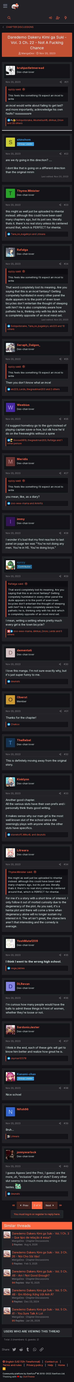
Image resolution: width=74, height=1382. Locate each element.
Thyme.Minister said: (20, 871)
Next (49, 1205)
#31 (66, 711)
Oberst (22, 697)
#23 (66, 204)
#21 (66, 82)
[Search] (9, 17)
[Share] (60, 82)
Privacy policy (35, 1365)
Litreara (22, 850)
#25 (66, 359)
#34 (66, 864)
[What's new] (65, 17)
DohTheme (29, 1376)
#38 (66, 1088)
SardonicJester (28, 1027)
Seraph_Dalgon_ (28, 345)
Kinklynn (23, 779)
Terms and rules (12, 1365)
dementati (24, 650)
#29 (66, 576)
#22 (66, 153)
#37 (66, 1041)
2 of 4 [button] (37, 1205)
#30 (66, 664)
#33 (66, 793)
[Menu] (5, 6)
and (28, 234)
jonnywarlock (26, 1152)
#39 (66, 1123)
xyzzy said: (14, 89)
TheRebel (24, 740)
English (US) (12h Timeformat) (22, 1361)
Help (50, 1365)
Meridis (22, 459)
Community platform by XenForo (34, 1373)
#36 (66, 998)
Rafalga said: (16, 583)
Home (61, 1365)
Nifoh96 (22, 1109)
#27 (66, 473)
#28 (66, 533)
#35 (66, 955)
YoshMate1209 (27, 941)
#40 (66, 1166)
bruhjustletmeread (30, 68)
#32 (66, 754)
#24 (66, 263)
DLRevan (23, 984)
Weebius (23, 405)
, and (28, 834)
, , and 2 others (35, 389)
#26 (66, 419)
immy (21, 519)
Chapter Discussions (37, 1240)
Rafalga (22, 250)
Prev (25, 1205)
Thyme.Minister (28, 191)
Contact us (51, 1361)
